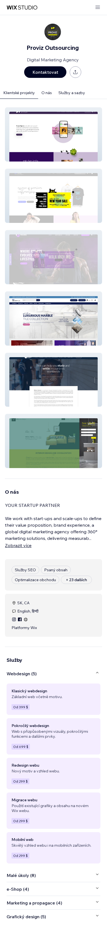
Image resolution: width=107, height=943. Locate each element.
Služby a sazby (71, 92)
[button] (53, 134)
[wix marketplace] (22, 7)
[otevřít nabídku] (97, 7)
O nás (46, 92)
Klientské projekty (19, 92)
